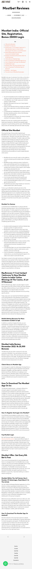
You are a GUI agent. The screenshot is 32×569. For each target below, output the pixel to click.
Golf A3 (16, 551)
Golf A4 (16, 558)
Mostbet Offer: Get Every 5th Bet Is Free (15, 65)
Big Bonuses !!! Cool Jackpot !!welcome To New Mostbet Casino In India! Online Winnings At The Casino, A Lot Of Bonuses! (15, 49)
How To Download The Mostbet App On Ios (15, 60)
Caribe (16, 553)
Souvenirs (16, 560)
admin (9, 15)
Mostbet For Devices (10, 45)
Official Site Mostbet (10, 44)
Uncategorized (16, 18)
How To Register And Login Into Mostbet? (15, 62)
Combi (16, 548)
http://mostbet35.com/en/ (8, 439)
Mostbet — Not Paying (10, 70)
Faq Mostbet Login (10, 63)
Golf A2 (16, 555)
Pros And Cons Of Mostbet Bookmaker (14, 72)
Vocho (16, 546)
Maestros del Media (19, 563)
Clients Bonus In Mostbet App (12, 59)
